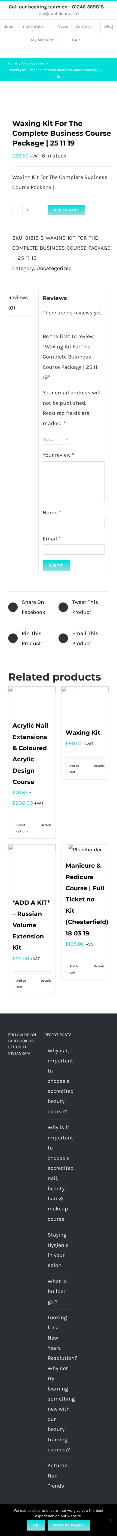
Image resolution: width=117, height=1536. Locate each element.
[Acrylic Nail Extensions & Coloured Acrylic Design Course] (32, 701)
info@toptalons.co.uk (58, 13)
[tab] (21, 303)
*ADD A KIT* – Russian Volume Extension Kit (31, 925)
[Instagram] (17, 1069)
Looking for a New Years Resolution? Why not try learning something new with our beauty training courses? (59, 1383)
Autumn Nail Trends (58, 1475)
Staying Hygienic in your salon (58, 1250)
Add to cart (66, 210)
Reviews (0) (18, 302)
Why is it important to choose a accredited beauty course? (59, 1081)
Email (52, 539)
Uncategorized (54, 268)
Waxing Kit (83, 732)
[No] (110, 1520)
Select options (22, 828)
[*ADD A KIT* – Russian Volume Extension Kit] (32, 868)
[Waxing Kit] (85, 704)
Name (52, 512)
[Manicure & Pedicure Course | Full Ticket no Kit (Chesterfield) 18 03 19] (85, 850)
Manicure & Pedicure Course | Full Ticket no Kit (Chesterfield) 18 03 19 (87, 899)
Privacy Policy (69, 1525)
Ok (36, 1525)
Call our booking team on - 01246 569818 (56, 7)
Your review (58, 455)
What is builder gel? (57, 1291)
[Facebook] (9, 1069)
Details (46, 825)
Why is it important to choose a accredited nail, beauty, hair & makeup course (59, 1173)
